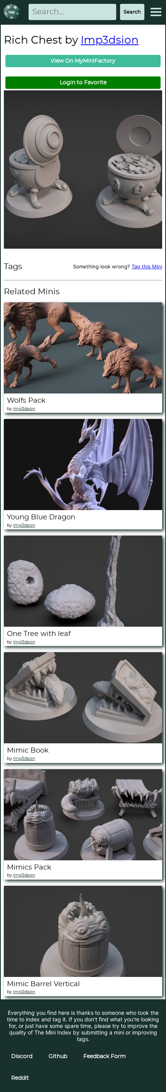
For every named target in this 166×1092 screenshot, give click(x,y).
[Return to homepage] (13, 12)
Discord (21, 1056)
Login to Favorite (83, 82)
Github (58, 1056)
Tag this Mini (147, 266)
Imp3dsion (110, 40)
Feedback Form (104, 1056)
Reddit (20, 1078)
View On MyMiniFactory (83, 61)
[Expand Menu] (156, 12)
